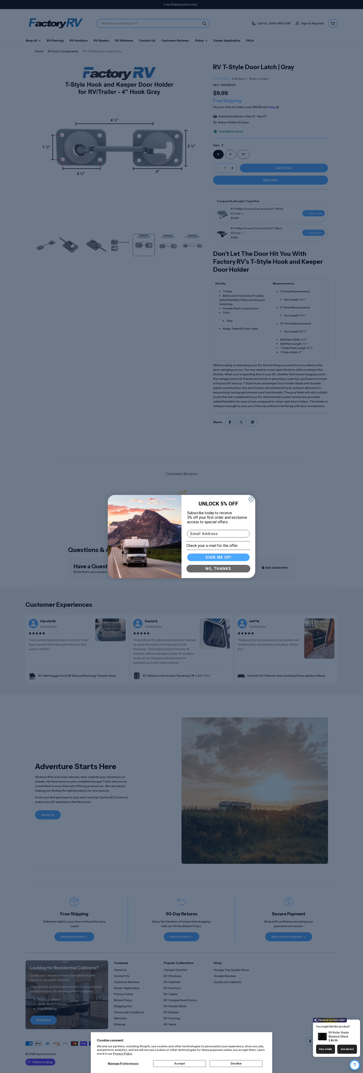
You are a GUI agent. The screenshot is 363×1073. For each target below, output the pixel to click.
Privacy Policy (122, 1053)
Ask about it (347, 1049)
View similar (325, 1049)
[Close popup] (353, 1023)
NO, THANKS (218, 568)
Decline (236, 1063)
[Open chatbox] (354, 1065)
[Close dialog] (251, 499)
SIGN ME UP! (218, 557)
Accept (179, 1063)
